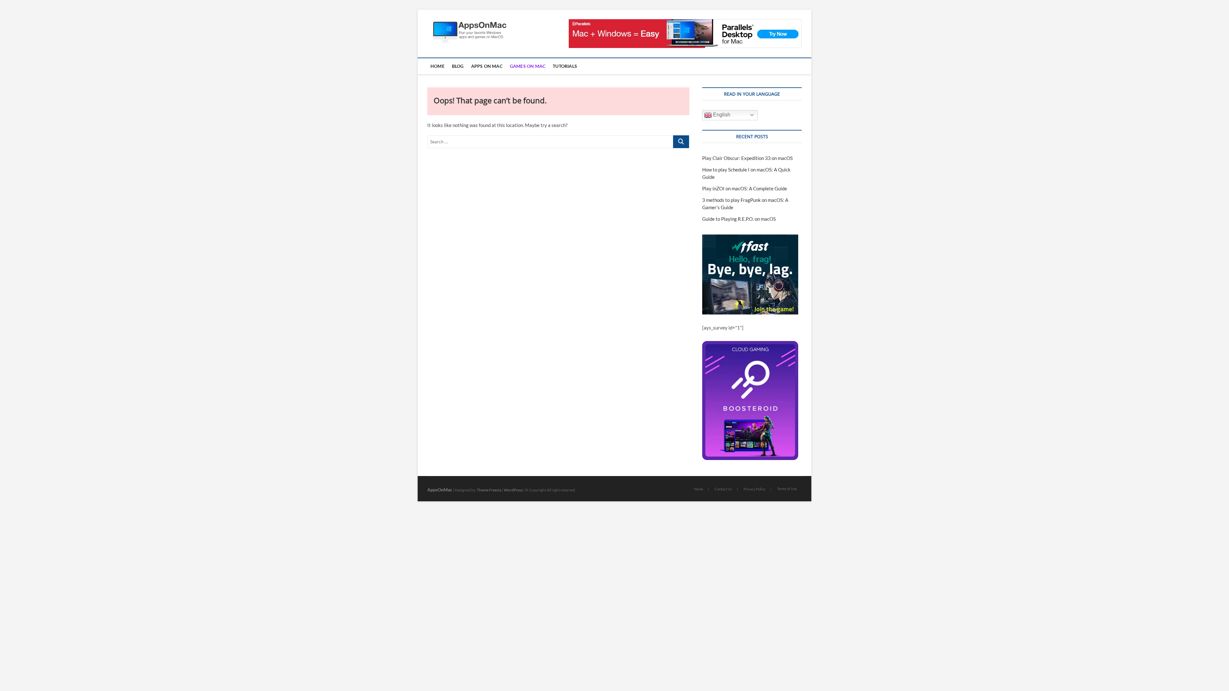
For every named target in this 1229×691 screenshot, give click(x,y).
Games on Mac (527, 66)
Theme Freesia (489, 490)
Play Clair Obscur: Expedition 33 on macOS (747, 158)
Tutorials (565, 66)
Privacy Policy (754, 489)
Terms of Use (787, 489)
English (721, 114)
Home (437, 66)
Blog (458, 66)
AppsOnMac (439, 489)
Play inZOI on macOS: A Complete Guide (744, 188)
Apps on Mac (486, 66)
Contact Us (723, 489)
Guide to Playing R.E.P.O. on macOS (739, 219)
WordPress (513, 490)
